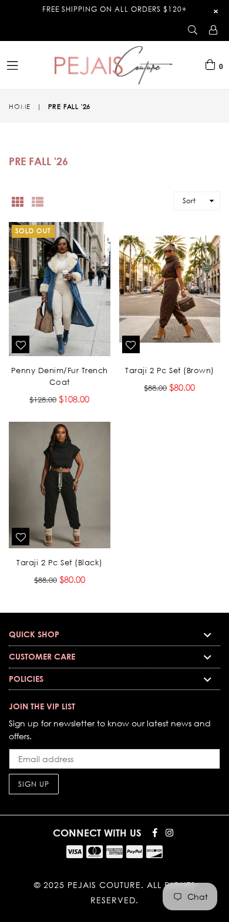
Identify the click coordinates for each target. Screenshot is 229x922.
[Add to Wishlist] (20, 344)
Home (20, 106)
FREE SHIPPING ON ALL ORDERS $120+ (114, 9)
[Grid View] (17, 201)
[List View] (37, 201)
